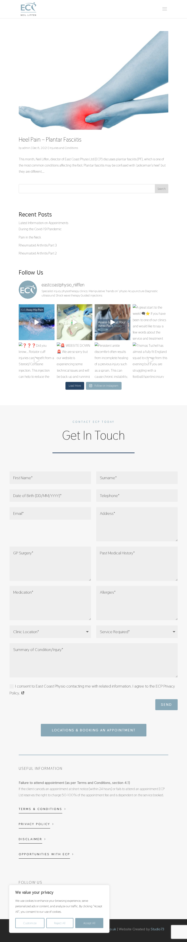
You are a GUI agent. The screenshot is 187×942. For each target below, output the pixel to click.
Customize (29, 923)
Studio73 (157, 929)
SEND (166, 704)
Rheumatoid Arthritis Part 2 (38, 253)
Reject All (59, 923)
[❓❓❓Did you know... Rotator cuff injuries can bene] (37, 360)
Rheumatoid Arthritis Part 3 (38, 245)
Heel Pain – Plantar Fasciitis (50, 139)
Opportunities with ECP (44, 854)
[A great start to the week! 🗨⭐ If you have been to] (151, 322)
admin (26, 148)
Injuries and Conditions (63, 148)
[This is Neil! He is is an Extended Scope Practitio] (75, 322)
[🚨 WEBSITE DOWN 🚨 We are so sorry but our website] (75, 360)
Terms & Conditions (40, 809)
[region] (59, 909)
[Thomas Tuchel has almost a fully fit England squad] (151, 360)
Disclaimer (30, 839)
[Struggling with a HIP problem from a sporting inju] (37, 322)
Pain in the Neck (30, 237)
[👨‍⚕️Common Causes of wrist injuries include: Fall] (112, 322)
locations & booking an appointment (93, 730)
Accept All (89, 923)
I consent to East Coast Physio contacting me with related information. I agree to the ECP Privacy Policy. (92, 689)
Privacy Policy (34, 824)
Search (161, 189)
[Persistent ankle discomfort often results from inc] (112, 360)
